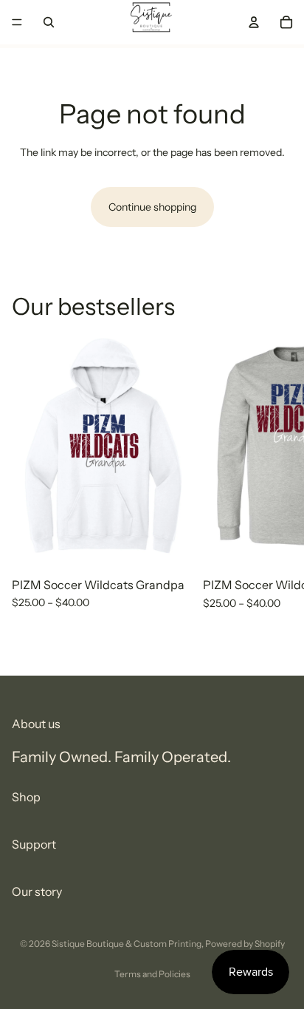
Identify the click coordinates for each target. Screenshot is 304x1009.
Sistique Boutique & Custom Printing (126, 943)
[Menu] (17, 22)
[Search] (48, 22)
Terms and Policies (152, 973)
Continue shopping (152, 207)
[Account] (254, 22)
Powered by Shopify (245, 943)
